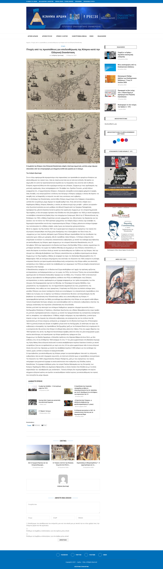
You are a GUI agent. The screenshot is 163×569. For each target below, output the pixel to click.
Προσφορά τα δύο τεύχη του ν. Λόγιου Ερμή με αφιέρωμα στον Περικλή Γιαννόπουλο (126, 94)
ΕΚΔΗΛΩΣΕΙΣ (102, 36)
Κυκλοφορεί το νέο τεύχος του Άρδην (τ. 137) (127, 106)
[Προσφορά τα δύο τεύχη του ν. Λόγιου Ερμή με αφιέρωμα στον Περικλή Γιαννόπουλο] (110, 93)
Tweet (29, 425)
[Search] (136, 36)
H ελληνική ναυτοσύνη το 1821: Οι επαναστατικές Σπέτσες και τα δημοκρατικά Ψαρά (84, 412)
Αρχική (28, 42)
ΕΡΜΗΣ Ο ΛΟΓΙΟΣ (62, 36)
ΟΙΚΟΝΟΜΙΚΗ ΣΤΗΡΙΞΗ (89, 1)
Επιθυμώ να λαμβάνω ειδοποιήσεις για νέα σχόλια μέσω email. (47, 531)
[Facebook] (132, 1)
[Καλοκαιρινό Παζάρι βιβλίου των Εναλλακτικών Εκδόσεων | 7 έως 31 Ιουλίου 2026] (110, 79)
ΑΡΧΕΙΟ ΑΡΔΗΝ (33, 36)
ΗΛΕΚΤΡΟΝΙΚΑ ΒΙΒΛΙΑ (79, 36)
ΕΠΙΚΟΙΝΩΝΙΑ (78, 1)
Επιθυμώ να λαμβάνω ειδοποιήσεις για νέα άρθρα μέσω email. (47, 536)
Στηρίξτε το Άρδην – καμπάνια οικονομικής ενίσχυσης (125, 55)
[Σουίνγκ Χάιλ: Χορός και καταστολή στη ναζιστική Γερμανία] (32, 402)
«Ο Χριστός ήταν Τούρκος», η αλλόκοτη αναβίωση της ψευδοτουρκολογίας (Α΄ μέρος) (83, 402)
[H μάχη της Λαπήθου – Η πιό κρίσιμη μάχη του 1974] (32, 388)
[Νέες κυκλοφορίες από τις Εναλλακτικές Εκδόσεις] (110, 67)
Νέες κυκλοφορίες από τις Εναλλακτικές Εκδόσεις (127, 66)
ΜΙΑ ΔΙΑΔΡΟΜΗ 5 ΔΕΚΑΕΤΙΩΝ (46, 1)
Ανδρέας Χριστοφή (57, 55)
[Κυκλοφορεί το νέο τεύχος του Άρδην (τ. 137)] (110, 107)
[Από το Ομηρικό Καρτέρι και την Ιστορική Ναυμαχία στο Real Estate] (38, 452)
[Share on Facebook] (61, 434)
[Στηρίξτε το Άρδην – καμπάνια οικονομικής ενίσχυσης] (110, 55)
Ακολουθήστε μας (111, 124)
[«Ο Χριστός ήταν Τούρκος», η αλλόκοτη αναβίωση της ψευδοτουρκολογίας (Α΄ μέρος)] (68, 403)
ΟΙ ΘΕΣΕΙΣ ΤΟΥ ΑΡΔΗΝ (31, 1)
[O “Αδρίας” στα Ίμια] (32, 412)
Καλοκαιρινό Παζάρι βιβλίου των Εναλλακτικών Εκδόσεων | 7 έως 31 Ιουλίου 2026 (127, 79)
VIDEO (91, 36)
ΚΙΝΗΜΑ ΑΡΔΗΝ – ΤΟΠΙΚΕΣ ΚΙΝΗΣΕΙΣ (64, 1)
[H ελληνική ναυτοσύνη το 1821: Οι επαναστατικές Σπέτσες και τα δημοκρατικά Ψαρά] (68, 413)
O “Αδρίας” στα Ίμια (45, 411)
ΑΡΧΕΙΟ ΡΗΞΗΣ (47, 36)
